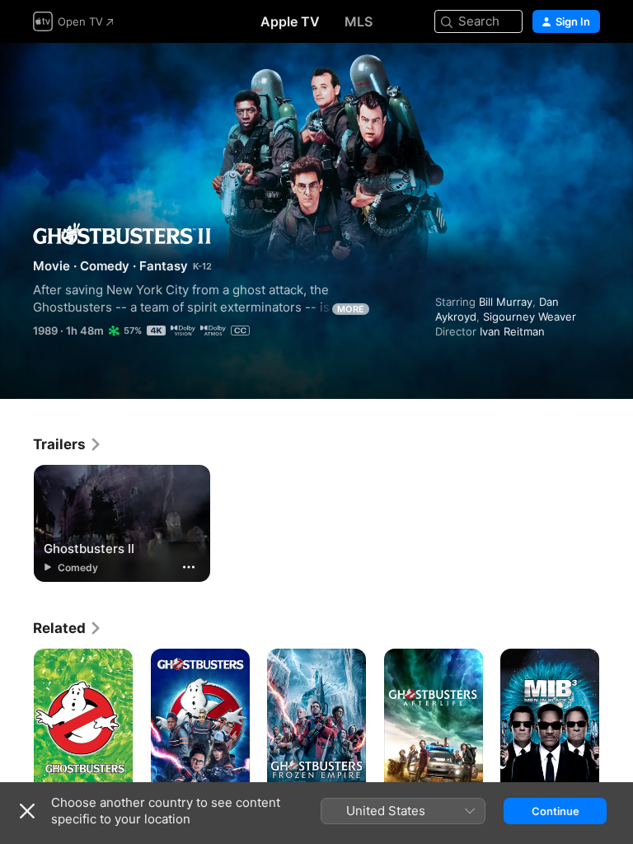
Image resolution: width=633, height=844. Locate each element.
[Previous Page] (16, 722)
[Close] (27, 811)
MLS (359, 21)
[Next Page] (616, 722)
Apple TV (290, 21)
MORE (350, 309)
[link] (67, 444)
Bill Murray (505, 301)
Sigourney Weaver (529, 316)
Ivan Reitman (512, 331)
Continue (555, 811)
